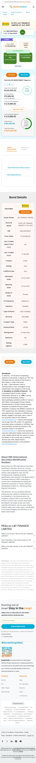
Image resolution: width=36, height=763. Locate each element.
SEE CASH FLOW (18, 109)
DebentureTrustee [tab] (25, 148)
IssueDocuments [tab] (11, 148)
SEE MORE (18, 66)
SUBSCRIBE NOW (18, 626)
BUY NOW (11, 75)
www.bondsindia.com (9, 420)
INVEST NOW (25, 212)
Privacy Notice (6, 634)
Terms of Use (8, 636)
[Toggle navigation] (2, 7)
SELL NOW (24, 75)
